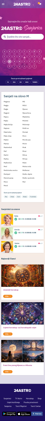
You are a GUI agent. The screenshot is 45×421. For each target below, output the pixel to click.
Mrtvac (25, 159)
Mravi (24, 151)
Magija (6, 105)
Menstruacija (8, 178)
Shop (40, 398)
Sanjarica (8, 406)
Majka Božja (8, 125)
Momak (25, 132)
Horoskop (30, 398)
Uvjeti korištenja (13, 402)
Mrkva (24, 155)
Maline (6, 140)
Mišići (24, 105)
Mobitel (25, 121)
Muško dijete (27, 174)
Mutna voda (26, 166)
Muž (24, 182)
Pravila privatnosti (31, 402)
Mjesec (25, 109)
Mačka (6, 159)
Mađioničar (8, 163)
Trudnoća (34, 82)
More (24, 136)
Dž (34, 51)
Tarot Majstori (21, 406)
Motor (24, 144)
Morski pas (26, 140)
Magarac (7, 102)
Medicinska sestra (10, 170)
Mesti (6, 186)
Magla (6, 109)
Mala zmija (7, 136)
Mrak (24, 147)
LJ (4, 61)
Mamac (6, 144)
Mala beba (7, 132)
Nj (19, 61)
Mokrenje (26, 125)
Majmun (6, 128)
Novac (26, 82)
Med (5, 166)
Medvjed (7, 174)
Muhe (24, 163)
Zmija (14, 82)
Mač (5, 151)
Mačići (6, 155)
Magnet (6, 113)
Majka (6, 121)
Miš (23, 102)
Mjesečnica (26, 113)
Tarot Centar (36, 406)
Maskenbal (8, 147)
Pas (8, 82)
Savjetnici (7, 398)
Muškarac (26, 170)
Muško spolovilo (28, 178)
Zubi (20, 82)
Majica (6, 117)
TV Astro (18, 398)
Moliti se (25, 128)
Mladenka (26, 117)
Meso (6, 182)
